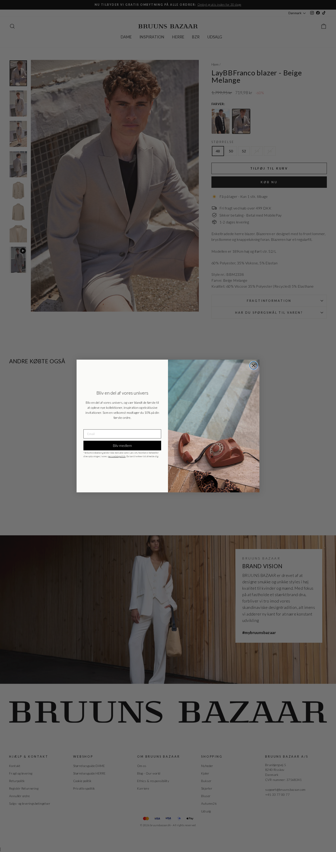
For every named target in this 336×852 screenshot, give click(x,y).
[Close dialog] (254, 365)
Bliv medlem (122, 445)
